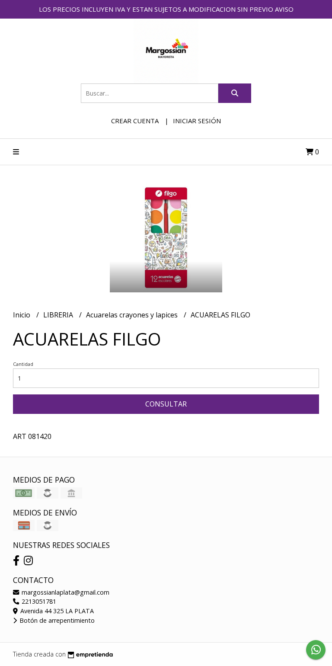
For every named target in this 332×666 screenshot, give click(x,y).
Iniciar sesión (197, 120)
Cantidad (23, 364)
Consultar (166, 404)
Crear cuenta (135, 120)
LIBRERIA (59, 315)
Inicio (22, 315)
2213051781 (38, 601)
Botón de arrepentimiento (56, 620)
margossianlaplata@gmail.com (64, 592)
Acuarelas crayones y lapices (132, 315)
